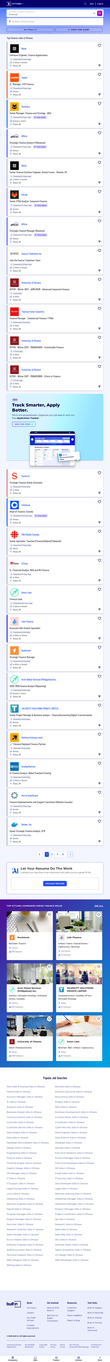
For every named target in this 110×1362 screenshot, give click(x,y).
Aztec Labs (73, 1041)
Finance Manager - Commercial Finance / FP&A (31, 318)
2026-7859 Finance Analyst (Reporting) (28, 686)
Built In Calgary (94, 1308)
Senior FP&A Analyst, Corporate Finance (28, 201)
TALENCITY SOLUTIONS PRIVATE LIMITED (80, 989)
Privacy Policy (53, 1346)
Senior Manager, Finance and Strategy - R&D (30, 113)
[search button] (85, 3)
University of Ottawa (29, 1041)
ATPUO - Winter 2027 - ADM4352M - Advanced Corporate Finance (39, 289)
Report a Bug (73, 1320)
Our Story (31, 1308)
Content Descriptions (33, 1326)
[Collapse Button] (99, 65)
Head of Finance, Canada (21, 511)
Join (92, 4)
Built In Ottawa (94, 1317)
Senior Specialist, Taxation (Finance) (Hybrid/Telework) (35, 541)
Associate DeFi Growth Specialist (25, 628)
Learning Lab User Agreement (14, 1346)
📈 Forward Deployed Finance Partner (28, 744)
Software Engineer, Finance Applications (29, 55)
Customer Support (72, 1309)
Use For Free (23, 424)
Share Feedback (74, 1315)
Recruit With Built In (53, 1309)
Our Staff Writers (31, 1319)
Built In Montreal (95, 1313)
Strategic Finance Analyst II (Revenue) (27, 142)
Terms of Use (62, 1346)
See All (99, 906)
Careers (30, 1313)
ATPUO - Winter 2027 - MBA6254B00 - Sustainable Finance (37, 347)
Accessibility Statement (30, 1346)
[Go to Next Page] (70, 854)
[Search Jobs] (99, 13)
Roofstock (23, 937)
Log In (100, 4)
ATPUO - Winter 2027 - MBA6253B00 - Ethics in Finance (35, 376)
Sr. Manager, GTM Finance (22, 84)
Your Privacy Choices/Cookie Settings (79, 1346)
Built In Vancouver (92, 1329)
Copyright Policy (43, 1346)
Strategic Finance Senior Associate (26, 482)
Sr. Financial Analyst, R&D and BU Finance (29, 570)
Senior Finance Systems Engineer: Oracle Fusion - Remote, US (38, 172)
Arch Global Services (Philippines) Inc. (29, 989)
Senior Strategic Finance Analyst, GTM (27, 831)
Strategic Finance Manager (22, 657)
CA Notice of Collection (96, 1346)
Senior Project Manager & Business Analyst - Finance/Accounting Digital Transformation (51, 715)
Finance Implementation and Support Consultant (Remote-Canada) (41, 802)
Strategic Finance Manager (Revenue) (27, 230)
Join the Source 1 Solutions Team (25, 260)
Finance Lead (16, 599)
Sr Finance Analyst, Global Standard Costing (30, 773)
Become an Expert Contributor (52, 1318)
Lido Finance (74, 937)
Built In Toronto (94, 1322)
